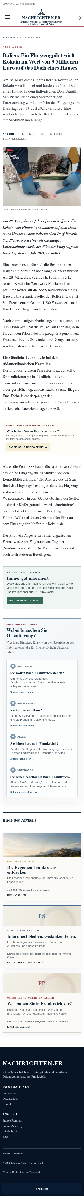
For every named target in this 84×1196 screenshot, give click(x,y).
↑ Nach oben (42, 1188)
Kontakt (8, 1104)
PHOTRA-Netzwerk (13, 1153)
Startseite (10, 37)
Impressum (9, 1093)
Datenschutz (10, 1098)
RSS (5, 1136)
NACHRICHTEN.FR (33, 1063)
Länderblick (10, 1131)
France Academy (13, 1126)
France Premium (12, 1120)
